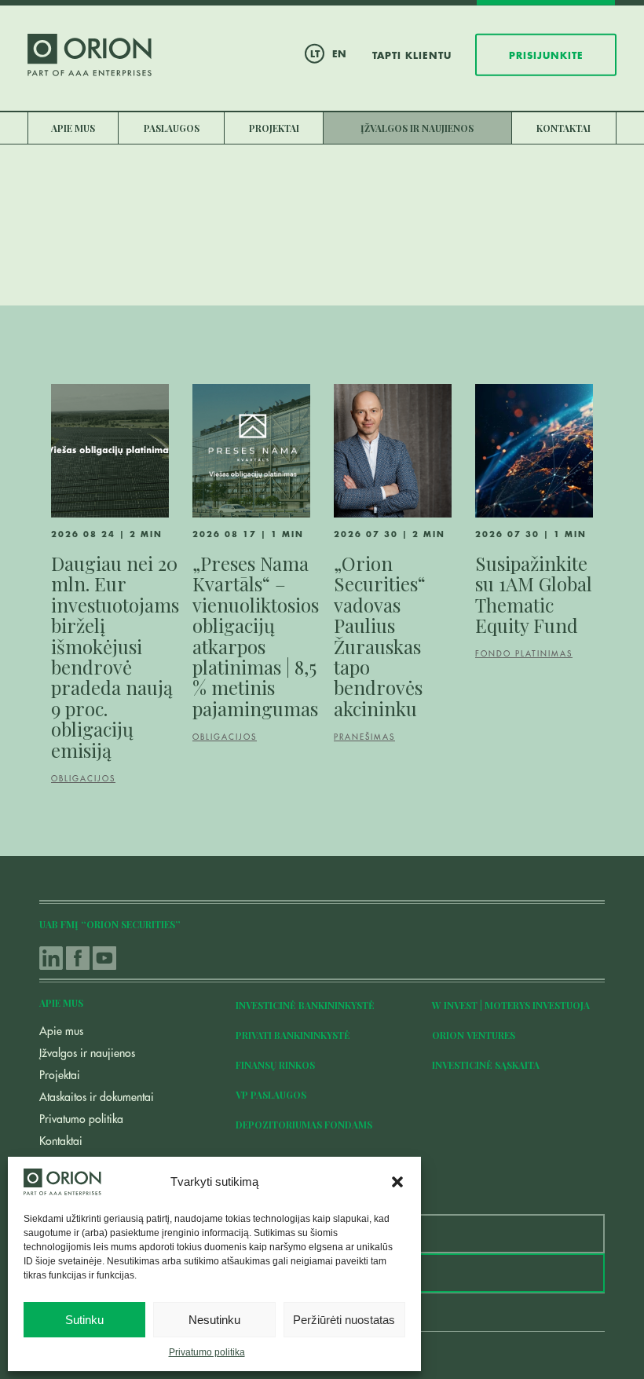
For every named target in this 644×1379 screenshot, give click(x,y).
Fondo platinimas (524, 654)
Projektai (274, 128)
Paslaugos (171, 128)
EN (339, 53)
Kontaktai (563, 128)
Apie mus (73, 128)
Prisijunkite (546, 55)
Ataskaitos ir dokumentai (96, 1097)
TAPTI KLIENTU (412, 55)
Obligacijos (83, 779)
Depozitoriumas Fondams (304, 1124)
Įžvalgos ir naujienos (417, 128)
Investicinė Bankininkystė (305, 1005)
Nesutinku (214, 1319)
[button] (397, 1182)
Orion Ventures (473, 1035)
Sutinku (84, 1319)
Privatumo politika (207, 1352)
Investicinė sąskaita (486, 1065)
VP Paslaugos (271, 1094)
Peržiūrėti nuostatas (344, 1319)
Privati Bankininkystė (293, 1035)
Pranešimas (364, 737)
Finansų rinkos (275, 1065)
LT (315, 53)
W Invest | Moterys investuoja (511, 1005)
